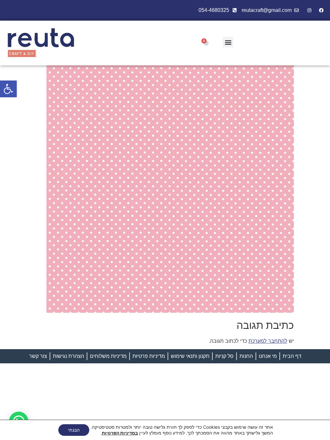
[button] (8, 89)
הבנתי (74, 430)
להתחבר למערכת (267, 341)
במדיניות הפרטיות (120, 432)
